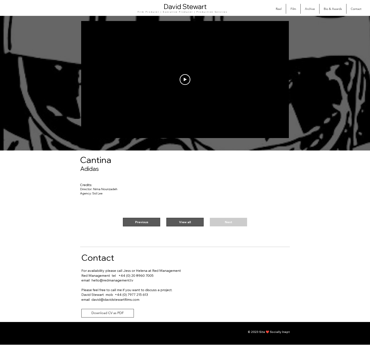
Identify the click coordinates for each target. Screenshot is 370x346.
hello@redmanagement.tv (112, 280)
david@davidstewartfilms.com (115, 299)
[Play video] (185, 79)
